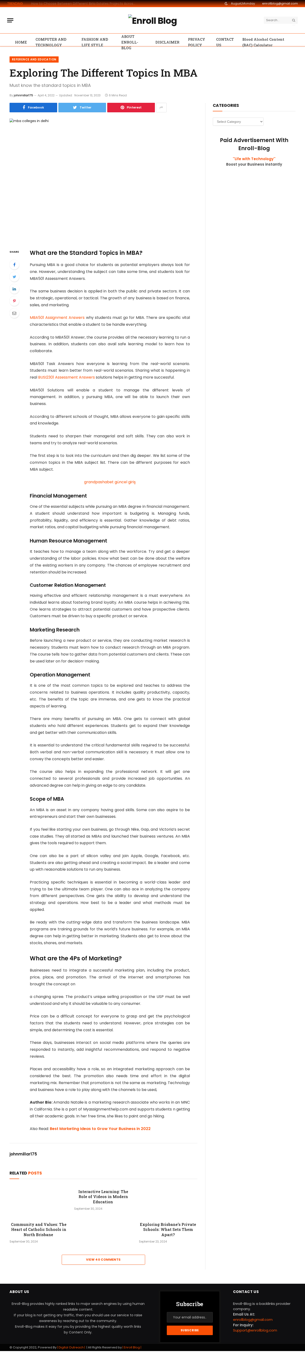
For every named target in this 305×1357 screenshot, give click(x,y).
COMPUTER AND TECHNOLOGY (51, 42)
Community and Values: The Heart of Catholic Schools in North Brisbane (38, 1229)
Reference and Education (34, 59)
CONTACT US (225, 42)
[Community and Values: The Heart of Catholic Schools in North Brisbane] (39, 1201)
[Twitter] (14, 276)
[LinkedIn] (14, 289)
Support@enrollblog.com (255, 1330)
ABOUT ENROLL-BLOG (129, 42)
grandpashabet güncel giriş (110, 482)
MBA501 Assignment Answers (58, 317)
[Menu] (10, 20)
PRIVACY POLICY (196, 42)
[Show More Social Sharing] (161, 107)
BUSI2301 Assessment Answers (66, 377)
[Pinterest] (14, 301)
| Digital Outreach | (71, 1347)
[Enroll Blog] (152, 20)
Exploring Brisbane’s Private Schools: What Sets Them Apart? (168, 1229)
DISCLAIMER (167, 42)
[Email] (14, 313)
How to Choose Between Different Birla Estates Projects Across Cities (84, 3)
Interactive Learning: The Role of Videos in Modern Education (103, 1196)
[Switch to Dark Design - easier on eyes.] (226, 3)
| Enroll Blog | (131, 1347)
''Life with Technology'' (254, 158)
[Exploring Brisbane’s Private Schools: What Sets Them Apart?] (168, 1201)
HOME (21, 42)
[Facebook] (14, 264)
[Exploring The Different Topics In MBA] (103, 179)
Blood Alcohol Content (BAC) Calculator (263, 42)
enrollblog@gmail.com (280, 3)
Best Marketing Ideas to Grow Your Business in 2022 (100, 1128)
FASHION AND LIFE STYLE (94, 42)
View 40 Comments (103, 1259)
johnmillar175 (23, 95)
